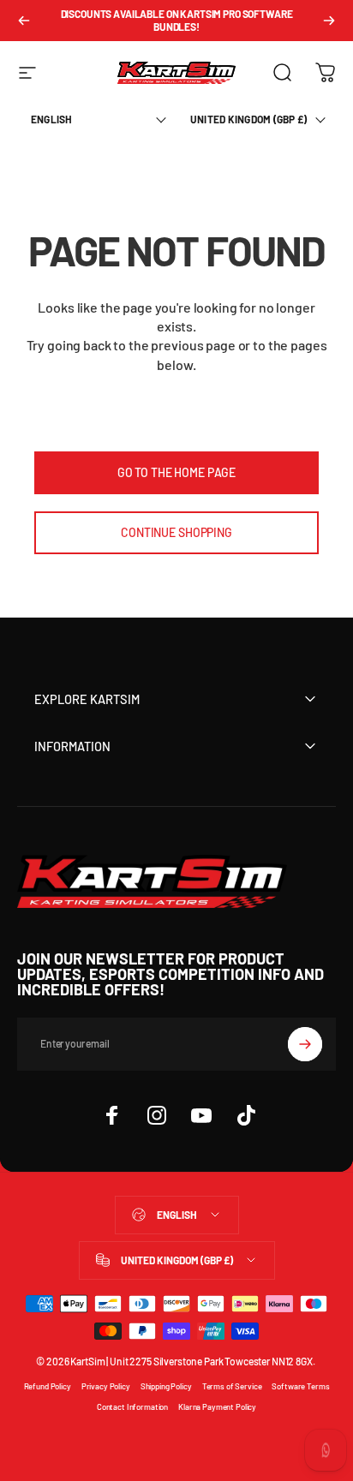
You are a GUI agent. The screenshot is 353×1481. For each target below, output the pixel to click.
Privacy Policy (105, 1386)
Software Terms (300, 1386)
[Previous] (24, 20)
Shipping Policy (166, 1386)
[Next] (329, 20)
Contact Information (132, 1406)
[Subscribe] (305, 1044)
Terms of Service (232, 1386)
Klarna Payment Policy (217, 1406)
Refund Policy (47, 1386)
